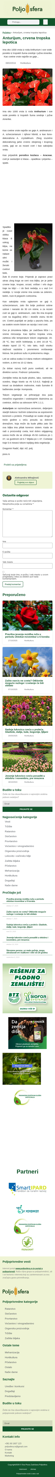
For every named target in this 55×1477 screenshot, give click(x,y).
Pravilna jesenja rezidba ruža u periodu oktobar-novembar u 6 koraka (27, 635)
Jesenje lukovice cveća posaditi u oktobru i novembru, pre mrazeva (25, 777)
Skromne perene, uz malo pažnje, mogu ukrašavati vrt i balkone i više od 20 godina (27, 951)
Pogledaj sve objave (25, 482)
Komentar (8, 509)
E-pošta (6, 552)
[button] (45, 22)
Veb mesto (8, 562)
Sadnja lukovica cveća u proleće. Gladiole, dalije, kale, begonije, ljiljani (26, 730)
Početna (7, 32)
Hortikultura (25, 63)
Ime (4, 541)
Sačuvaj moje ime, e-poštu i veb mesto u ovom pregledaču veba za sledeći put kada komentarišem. (25, 577)
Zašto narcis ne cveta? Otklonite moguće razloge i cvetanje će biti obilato (24, 683)
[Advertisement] (27, 195)
